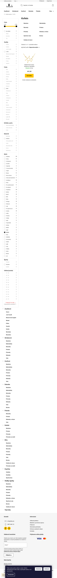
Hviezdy (11, 215)
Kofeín (11, 232)
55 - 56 (11, 282)
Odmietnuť (38, 569)
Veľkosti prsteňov (7, 1)
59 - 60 (11, 287)
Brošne (8, 407)
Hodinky (8, 472)
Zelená (11, 71)
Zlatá (11, 88)
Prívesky (8, 352)
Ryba (11, 199)
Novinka (11, 36)
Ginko (11, 251)
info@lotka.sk (10, 521)
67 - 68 (11, 296)
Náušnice (8, 341)
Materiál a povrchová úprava (37, 522)
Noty (11, 234)
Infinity (11, 225)
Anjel (11, 230)
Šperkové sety (9, 501)
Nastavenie (11, 574)
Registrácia (49, 1)
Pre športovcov (11, 208)
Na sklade (11, 31)
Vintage (11, 201)
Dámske (11, 264)
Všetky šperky (9, 481)
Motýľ (11, 194)
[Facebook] (5, 528)
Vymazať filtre (10, 302)
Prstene (8, 349)
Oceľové (7, 361)
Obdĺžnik (11, 237)
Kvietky (11, 211)
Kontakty (32, 531)
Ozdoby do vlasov (10, 463)
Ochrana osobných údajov (36, 529)
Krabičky (8, 475)
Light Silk (11, 116)
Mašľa (11, 227)
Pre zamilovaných (11, 185)
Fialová (11, 95)
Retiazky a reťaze (10, 419)
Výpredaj (7, 510)
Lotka (11, 51)
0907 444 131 (10, 524)
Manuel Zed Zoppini (11, 54)
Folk (11, 206)
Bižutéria (11, 136)
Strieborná (11, 90)
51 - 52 (11, 277)
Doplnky (7, 469)
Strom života (11, 175)
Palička (11, 248)
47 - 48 (11, 273)
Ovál (11, 246)
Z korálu (11, 163)
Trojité (11, 170)
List (11, 256)
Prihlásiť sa (8, 555)
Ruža (11, 182)
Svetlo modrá (11, 81)
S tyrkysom (11, 161)
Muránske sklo (11, 145)
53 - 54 (11, 280)
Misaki (11, 56)
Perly (11, 130)
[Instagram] (9, 528)
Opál (11, 220)
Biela (11, 79)
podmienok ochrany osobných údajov (12, 551)
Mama (11, 253)
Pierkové (11, 203)
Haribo (11, 46)
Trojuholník (11, 222)
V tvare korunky (11, 168)
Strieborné (8, 338)
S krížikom (11, 180)
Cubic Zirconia (11, 127)
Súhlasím (46, 569)
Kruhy (11, 158)
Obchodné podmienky (35, 527)
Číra (11, 69)
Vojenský (11, 166)
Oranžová (11, 109)
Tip (11, 38)
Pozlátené (11, 189)
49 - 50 (11, 275)
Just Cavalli (11, 49)
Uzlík (11, 244)
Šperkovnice (9, 477)
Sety (7, 358)
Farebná (11, 83)
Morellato (11, 58)
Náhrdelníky (9, 343)
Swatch (11, 63)
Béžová (11, 114)
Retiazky (8, 355)
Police (11, 61)
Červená (11, 74)
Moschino (8, 334)
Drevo (11, 148)
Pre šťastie (11, 187)
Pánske (11, 262)
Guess (11, 44)
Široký (11, 173)
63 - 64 (11, 291)
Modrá (11, 105)
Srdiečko (11, 156)
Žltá (11, 102)
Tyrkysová (11, 97)
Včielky (11, 218)
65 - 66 (11, 294)
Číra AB (11, 119)
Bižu (6, 440)
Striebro (11, 138)
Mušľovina (11, 150)
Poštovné (32, 524)
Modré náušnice (8, 564)
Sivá (11, 93)
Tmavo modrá (11, 107)
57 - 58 (11, 284)
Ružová (11, 86)
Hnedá (11, 100)
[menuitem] (7, 11)
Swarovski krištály (11, 125)
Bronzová (11, 112)
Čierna (11, 76)
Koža (11, 143)
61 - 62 (11, 289)
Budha (11, 192)
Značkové (8, 309)
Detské (11, 266)
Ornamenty (11, 239)
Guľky (11, 213)
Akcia (11, 33)
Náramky (8, 346)
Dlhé (11, 196)
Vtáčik (11, 241)
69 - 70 (11, 299)
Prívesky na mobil (10, 437)
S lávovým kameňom (11, 177)
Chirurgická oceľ (11, 140)
